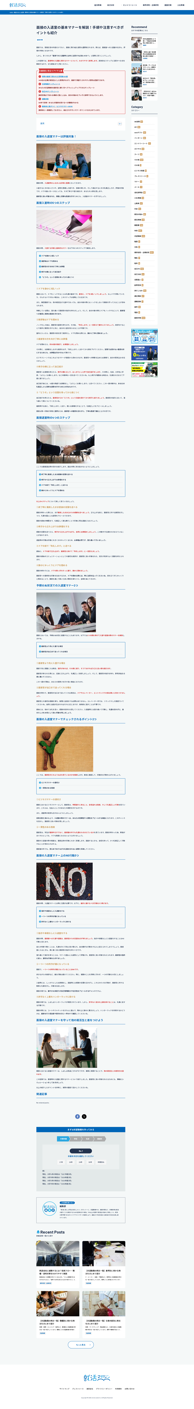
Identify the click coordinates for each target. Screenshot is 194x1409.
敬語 (136, 241)
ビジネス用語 (139, 171)
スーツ (136, 154)
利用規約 (118, 1389)
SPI (135, 127)
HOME (11, 12)
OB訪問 (137, 122)
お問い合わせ (130, 1389)
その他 (136, 160)
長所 (136, 307)
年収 (136, 231)
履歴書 (136, 225)
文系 (136, 247)
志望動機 (137, 236)
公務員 (136, 203)
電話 (136, 312)
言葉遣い (137, 280)
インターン (138, 138)
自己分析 (110, 5)
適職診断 (137, 301)
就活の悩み (138, 214)
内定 (136, 209)
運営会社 (89, 1389)
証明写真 (137, 285)
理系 (136, 258)
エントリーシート (130, 5)
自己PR (137, 269)
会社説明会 (138, 192)
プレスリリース (140, 176)
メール (136, 187)
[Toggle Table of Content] (119, 123)
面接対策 (167, 5)
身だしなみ (138, 291)
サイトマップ (64, 1389)
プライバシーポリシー (104, 1389)
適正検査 (137, 296)
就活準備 (97, 5)
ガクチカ (137, 149)
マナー (136, 182)
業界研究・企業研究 (151, 5)
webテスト (138, 132)
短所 (136, 263)
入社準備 (180, 5)
